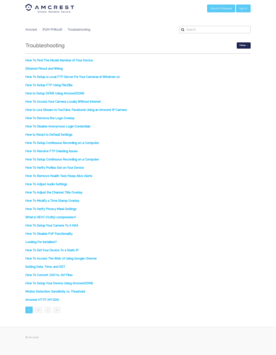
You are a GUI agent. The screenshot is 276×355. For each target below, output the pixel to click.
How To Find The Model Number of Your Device (59, 60)
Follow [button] (242, 45)
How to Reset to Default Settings (48, 134)
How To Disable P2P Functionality (49, 233)
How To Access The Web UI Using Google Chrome (61, 258)
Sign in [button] (243, 8)
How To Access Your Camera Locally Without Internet (63, 101)
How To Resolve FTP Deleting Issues (51, 151)
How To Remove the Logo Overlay (50, 118)
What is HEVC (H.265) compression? (50, 217)
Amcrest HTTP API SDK (42, 300)
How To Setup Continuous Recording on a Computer (62, 143)
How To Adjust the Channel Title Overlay (53, 192)
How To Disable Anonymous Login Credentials (57, 126)
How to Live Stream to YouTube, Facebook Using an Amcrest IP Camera (76, 110)
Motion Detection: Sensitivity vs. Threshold (55, 291)
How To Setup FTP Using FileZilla (48, 85)
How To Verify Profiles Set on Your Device (54, 167)
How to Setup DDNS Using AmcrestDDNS (54, 93)
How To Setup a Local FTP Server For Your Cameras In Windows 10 (72, 77)
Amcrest (31, 29)
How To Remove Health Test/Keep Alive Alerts (58, 176)
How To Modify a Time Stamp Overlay (52, 200)
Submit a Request (221, 8)
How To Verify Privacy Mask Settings (51, 209)
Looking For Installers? (41, 242)
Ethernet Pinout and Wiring (44, 68)
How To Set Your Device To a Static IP (52, 250)
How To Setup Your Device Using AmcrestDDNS (59, 283)
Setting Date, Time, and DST (45, 267)
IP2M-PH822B (52, 29)
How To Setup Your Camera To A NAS (51, 225)
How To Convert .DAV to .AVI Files (49, 275)
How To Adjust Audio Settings (46, 184)
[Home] (49, 8)
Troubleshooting (78, 29)
